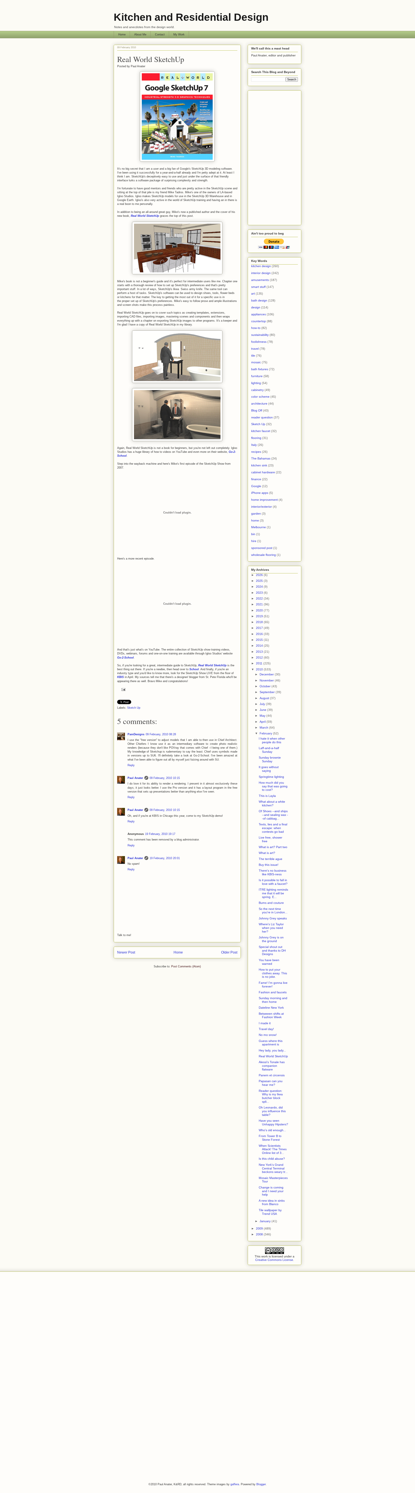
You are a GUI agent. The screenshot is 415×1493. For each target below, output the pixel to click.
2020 (260, 610)
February (266, 733)
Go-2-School (125, 657)
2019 (260, 616)
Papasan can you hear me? (271, 1082)
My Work (179, 34)
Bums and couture (271, 902)
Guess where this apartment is (271, 1042)
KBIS (120, 677)
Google (256, 486)
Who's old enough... (272, 1130)
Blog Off (256, 410)
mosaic (256, 362)
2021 (260, 604)
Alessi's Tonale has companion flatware (272, 1065)
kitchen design (261, 266)
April (263, 721)
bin (253, 534)
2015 (260, 639)
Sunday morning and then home (273, 999)
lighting (256, 383)
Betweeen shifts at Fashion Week (271, 1015)
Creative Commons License (274, 1260)
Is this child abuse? (272, 1158)
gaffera (234, 1484)
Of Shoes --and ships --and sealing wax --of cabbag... (273, 814)
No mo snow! (268, 1035)
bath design (259, 300)
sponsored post (261, 548)
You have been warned (269, 961)
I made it (265, 1023)
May (263, 715)
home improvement (264, 499)
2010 (260, 669)
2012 (260, 657)
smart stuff (258, 287)
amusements (260, 280)
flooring (256, 438)
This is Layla (267, 796)
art (253, 293)
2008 (260, 1234)
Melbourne (258, 527)
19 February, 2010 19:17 (160, 834)
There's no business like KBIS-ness (272, 872)
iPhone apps (259, 492)
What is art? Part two (273, 847)
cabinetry (257, 390)
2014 (260, 645)
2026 (260, 575)
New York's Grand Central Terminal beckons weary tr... (273, 1168)
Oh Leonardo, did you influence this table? (272, 1111)
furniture (257, 376)
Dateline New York (271, 1007)
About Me (140, 34)
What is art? (267, 853)
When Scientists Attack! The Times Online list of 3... (273, 1149)
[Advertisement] (274, 157)
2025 (260, 580)
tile (253, 355)
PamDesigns (136, 734)
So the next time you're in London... (273, 910)
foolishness (259, 341)
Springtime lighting (271, 776)
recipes (256, 451)
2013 (260, 651)
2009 (260, 1228)
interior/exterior (261, 506)
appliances (258, 314)
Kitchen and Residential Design (191, 17)
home (255, 520)
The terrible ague (270, 859)
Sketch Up (133, 707)
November (267, 680)
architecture (259, 403)
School (194, 669)
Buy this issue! (268, 864)
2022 (260, 598)
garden (256, 513)
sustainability (260, 335)
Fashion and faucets (273, 992)
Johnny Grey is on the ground (271, 939)
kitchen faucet (260, 431)
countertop (258, 321)
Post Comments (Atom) (186, 966)
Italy (254, 445)
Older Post (229, 952)
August (265, 698)
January (265, 1221)
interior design (261, 273)
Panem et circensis (272, 1075)
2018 (260, 622)
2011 (259, 663)
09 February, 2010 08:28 (161, 734)
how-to (255, 328)
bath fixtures (259, 369)
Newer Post (126, 952)
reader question (262, 417)
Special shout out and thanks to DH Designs (272, 950)
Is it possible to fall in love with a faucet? (273, 881)
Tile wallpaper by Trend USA (270, 1211)
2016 (260, 634)
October (265, 686)
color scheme (260, 396)
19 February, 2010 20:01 (165, 858)
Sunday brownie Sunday (270, 759)
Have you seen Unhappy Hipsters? (273, 1122)
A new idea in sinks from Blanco (272, 1202)
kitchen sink (259, 465)
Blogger (261, 1484)
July (263, 704)
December (267, 674)
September (268, 692)
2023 (260, 592)
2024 (260, 586)
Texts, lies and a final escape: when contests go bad (273, 828)
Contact (160, 34)
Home (122, 34)
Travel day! (266, 1029)
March (264, 727)
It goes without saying (269, 768)
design (255, 307)
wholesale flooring (263, 555)
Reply (131, 765)
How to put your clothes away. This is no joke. (273, 973)
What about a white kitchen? (272, 803)
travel (255, 348)
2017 (260, 628)
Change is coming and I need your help (271, 1191)
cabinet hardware (263, 472)
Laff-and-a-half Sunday (269, 749)
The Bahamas (260, 458)
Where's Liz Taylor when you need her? (271, 927)
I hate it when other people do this (272, 740)
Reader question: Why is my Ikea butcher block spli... (271, 1096)
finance (256, 479)
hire (253, 541)
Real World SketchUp (150, 59)
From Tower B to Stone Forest (270, 1137)
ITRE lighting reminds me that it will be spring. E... (273, 893)
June (263, 709)
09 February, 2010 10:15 (165, 778)
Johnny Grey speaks (273, 918)
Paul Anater (135, 778)
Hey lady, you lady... (272, 1050)
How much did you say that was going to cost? (273, 786)
